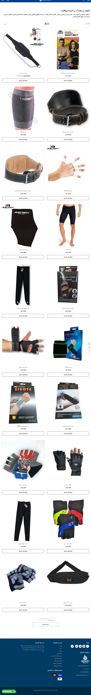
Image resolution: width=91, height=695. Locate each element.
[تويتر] (72, 646)
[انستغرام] (83, 646)
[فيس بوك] (87, 646)
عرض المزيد (45, 624)
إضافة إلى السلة (68, 80)
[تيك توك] (80, 646)
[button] (48, 24)
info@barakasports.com (82, 675)
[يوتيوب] (76, 646)
